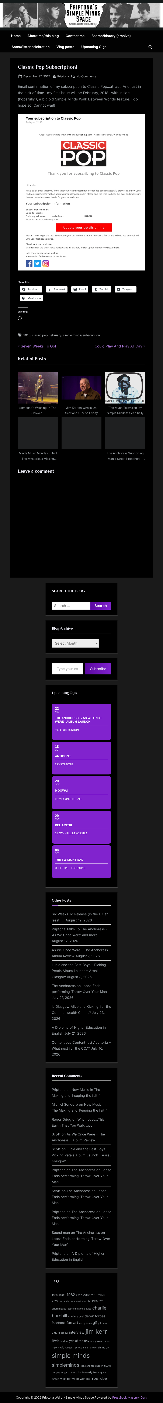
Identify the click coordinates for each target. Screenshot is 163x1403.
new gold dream (63, 1347)
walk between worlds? (75, 1378)
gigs (54, 1332)
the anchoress (59, 1372)
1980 (55, 1295)
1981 (62, 1295)
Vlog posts (65, 47)
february (55, 335)
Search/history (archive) (111, 36)
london (63, 1341)
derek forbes (95, 1316)
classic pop (40, 335)
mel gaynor (96, 1341)
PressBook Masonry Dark (129, 1397)
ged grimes (85, 1323)
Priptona (63, 76)
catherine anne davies (79, 1308)
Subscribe (98, 669)
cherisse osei (76, 1316)
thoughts (75, 1372)
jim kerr (96, 1331)
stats (107, 1365)
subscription (91, 335)
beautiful (98, 1301)
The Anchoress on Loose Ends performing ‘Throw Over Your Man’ (81, 1176)
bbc (89, 1301)
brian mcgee (59, 1308)
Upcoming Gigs (94, 47)
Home (16, 36)
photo (78, 1347)
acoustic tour (67, 1301)
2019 (94, 1295)
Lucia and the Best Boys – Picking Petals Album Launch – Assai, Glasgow (79, 971)
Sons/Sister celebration (31, 47)
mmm (107, 1341)
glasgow (63, 1333)
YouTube (99, 1378)
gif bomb (103, 1323)
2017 (79, 1295)
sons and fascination (91, 1365)
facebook (59, 1323)
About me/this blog (43, 36)
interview (76, 1332)
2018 (26, 335)
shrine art (103, 1347)
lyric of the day (79, 1341)
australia (81, 1301)
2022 (55, 1301)
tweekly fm (89, 1372)
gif (95, 1323)
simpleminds (65, 1365)
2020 (101, 1295)
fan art (72, 1323)
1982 (71, 1295)
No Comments (86, 76)
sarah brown (90, 1347)
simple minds (72, 335)
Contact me (75, 36)
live (55, 1340)
